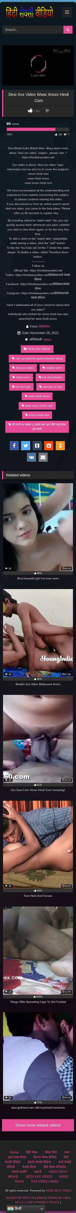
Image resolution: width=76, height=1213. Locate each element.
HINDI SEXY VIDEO (58, 1190)
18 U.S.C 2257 (24, 1202)
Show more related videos (38, 1125)
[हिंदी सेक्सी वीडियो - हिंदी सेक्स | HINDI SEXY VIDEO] (31, 13)
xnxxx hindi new (39, 415)
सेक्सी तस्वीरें (19, 1171)
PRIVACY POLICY (47, 1202)
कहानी (38, 1171)
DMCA (41, 1197)
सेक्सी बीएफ (29, 1167)
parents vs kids (52, 386)
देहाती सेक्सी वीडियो (39, 1162)
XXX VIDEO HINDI (44, 1181)
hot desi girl (23, 386)
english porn (54, 367)
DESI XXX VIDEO (39, 348)
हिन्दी (17, 1209)
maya (47, 339)
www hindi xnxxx (38, 396)
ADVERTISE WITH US (20, 1197)
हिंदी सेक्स (32, 1152)
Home (14, 1152)
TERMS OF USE (58, 1197)
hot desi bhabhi (52, 377)
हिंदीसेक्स (44, 326)
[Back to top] (63, 1201)
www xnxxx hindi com (38, 405)
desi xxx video (25, 367)
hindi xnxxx (23, 377)
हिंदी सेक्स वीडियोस (54, 1167)
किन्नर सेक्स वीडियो (45, 1157)
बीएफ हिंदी (51, 1152)
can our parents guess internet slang (38, 358)
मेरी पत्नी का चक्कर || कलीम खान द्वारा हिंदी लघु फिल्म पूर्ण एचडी (39, 427)
